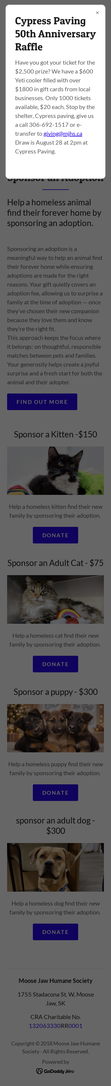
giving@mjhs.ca (63, 133)
